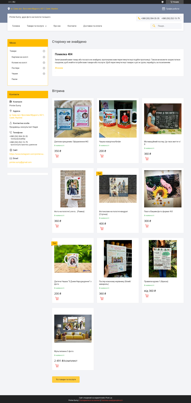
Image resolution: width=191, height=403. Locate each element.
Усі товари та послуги (66, 379)
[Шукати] (154, 26)
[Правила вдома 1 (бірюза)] (162, 258)
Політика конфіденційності (112, 400)
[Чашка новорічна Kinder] (117, 118)
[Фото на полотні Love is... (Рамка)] (73, 188)
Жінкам (59, 68)
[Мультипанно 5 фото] (73, 328)
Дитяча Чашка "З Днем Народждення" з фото (72, 282)
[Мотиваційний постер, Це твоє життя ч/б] (162, 118)
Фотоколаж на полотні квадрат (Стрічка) (113, 212)
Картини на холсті (20, 57)
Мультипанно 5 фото (64, 351)
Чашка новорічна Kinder (110, 142)
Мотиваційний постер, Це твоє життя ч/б (162, 143)
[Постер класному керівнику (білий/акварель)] (117, 258)
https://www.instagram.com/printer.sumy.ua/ (28, 154)
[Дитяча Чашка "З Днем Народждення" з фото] (73, 258)
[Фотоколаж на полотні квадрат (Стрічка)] (117, 188)
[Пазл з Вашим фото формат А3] (162, 188)
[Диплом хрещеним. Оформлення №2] (73, 118)
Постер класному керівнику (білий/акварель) (115, 282)
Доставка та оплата (92, 26)
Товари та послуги (35, 26)
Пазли (14, 79)
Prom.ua (109, 398)
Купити (57, 155)
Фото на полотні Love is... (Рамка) (69, 211)
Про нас (57, 26)
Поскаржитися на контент (89, 400)
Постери (15, 68)
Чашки (15, 73)
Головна (16, 26)
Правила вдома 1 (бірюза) (156, 281)
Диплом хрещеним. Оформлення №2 (71, 142)
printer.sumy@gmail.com (21, 162)
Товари (13, 51)
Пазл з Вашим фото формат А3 (158, 211)
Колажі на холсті (19, 62)
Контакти (72, 26)
